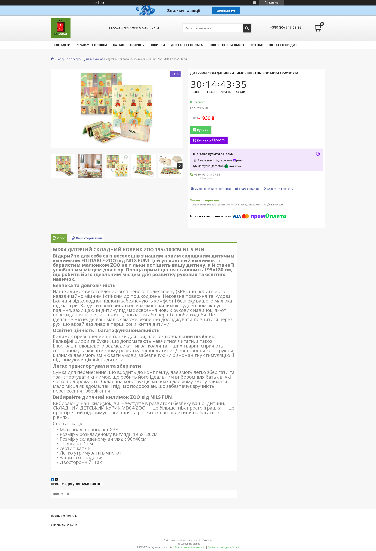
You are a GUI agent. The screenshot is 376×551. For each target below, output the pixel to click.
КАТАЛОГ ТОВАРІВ (127, 45)
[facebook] (52, 480)
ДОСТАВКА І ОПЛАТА (187, 45)
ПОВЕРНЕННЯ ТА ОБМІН (226, 45)
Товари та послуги (68, 59)
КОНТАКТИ (62, 45)
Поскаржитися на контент (190, 547)
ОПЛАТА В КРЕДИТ (283, 45)
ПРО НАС (256, 45)
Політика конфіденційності (223, 547)
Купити (202, 130)
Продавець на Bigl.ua (188, 543)
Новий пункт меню (65, 525)
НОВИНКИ (157, 45)
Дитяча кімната (94, 59)
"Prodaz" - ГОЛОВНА (91, 45)
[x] (56, 480)
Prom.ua (207, 540)
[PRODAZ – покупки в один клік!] (60, 28)
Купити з (204, 140)
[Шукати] (247, 28)
